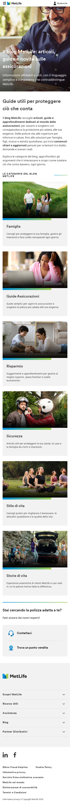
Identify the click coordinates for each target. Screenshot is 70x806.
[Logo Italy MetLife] (15, 677)
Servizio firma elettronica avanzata (23, 777)
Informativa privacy (14, 772)
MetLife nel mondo (13, 782)
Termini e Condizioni (15, 792)
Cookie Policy (44, 767)
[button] (5, 3)
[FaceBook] (15, 755)
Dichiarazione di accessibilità (20, 787)
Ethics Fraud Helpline (15, 767)
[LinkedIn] (5, 755)
